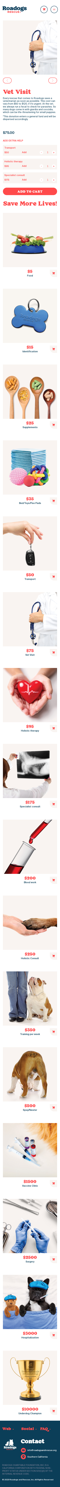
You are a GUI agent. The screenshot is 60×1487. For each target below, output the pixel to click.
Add (24, 152)
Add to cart (30, 192)
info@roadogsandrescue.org (42, 1450)
